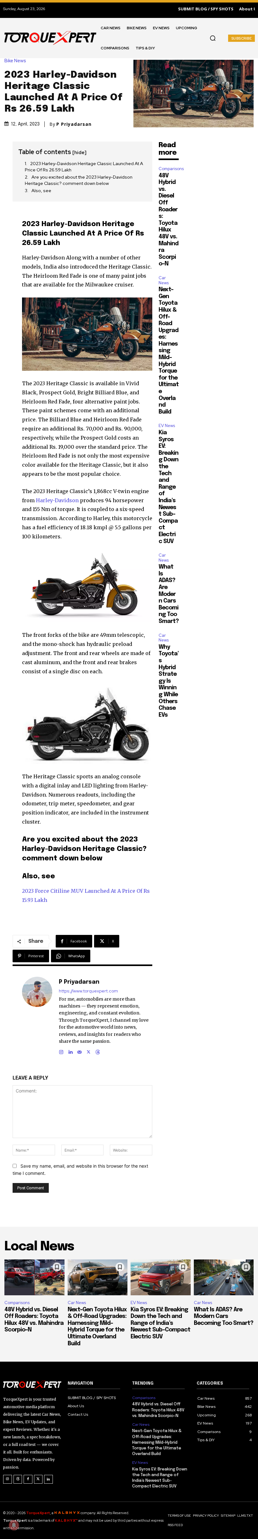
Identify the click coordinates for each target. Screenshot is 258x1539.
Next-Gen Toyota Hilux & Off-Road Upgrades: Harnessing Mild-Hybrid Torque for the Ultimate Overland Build (169, 351)
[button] (212, 38)
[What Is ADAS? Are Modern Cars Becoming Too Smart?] (224, 1277)
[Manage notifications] (14, 1525)
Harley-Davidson (57, 500)
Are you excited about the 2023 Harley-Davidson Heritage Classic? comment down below (78, 180)
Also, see (41, 190)
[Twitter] (38, 1479)
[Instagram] (61, 1050)
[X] (88, 1050)
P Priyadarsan (74, 124)
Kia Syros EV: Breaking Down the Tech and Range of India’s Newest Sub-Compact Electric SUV (168, 487)
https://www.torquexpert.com (88, 991)
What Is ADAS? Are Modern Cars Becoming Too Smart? (169, 594)
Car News (164, 280)
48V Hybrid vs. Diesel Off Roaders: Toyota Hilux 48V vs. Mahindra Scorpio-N (158, 1410)
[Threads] (97, 1050)
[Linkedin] (70, 1050)
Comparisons (171, 168)
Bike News (15, 60)
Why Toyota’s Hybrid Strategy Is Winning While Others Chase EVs (169, 681)
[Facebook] (28, 1479)
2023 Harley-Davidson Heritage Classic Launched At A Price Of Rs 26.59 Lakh (84, 167)
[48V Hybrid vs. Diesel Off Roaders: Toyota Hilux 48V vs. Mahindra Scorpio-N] (34, 1277)
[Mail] (79, 1050)
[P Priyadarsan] (37, 1016)
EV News (167, 425)
